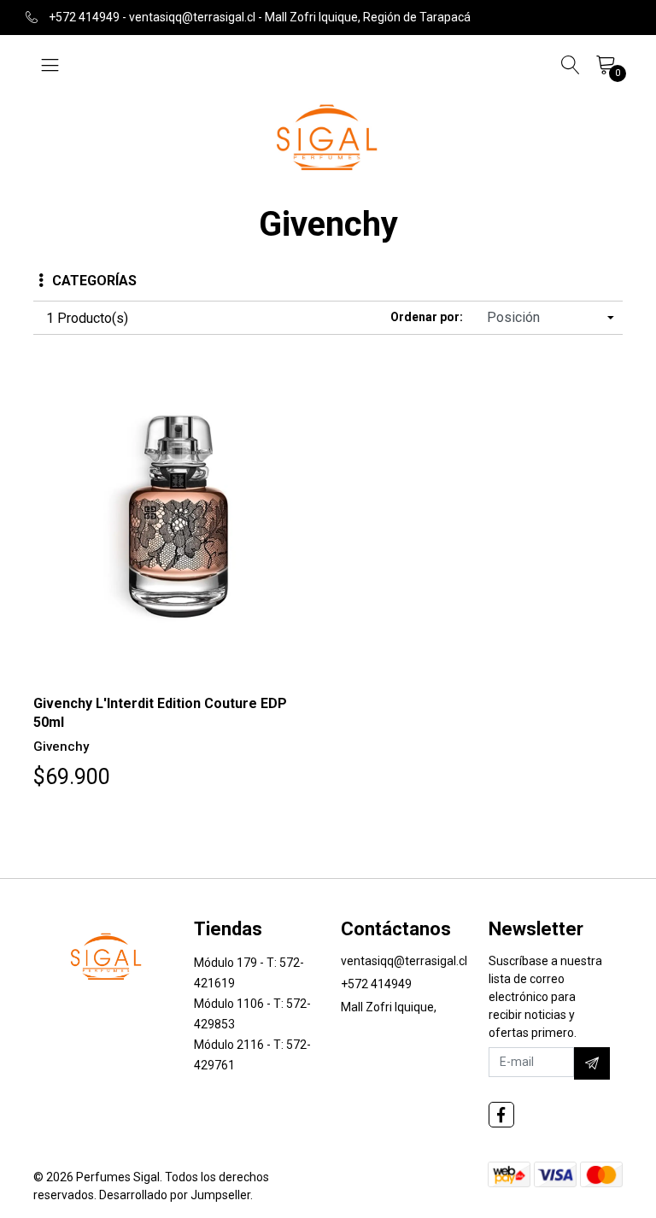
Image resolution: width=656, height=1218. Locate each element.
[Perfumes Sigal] (328, 136)
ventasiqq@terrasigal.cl (404, 961)
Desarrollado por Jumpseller (174, 1195)
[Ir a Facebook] (501, 1115)
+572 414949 (376, 984)
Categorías (94, 280)
